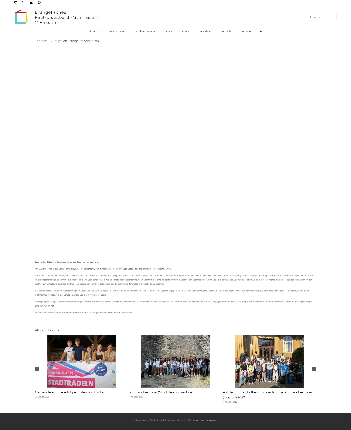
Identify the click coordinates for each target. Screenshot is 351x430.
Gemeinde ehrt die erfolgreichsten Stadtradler (70, 392)
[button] (261, 31)
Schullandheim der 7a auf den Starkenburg (161, 392)
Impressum (212, 420)
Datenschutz (199, 420)
